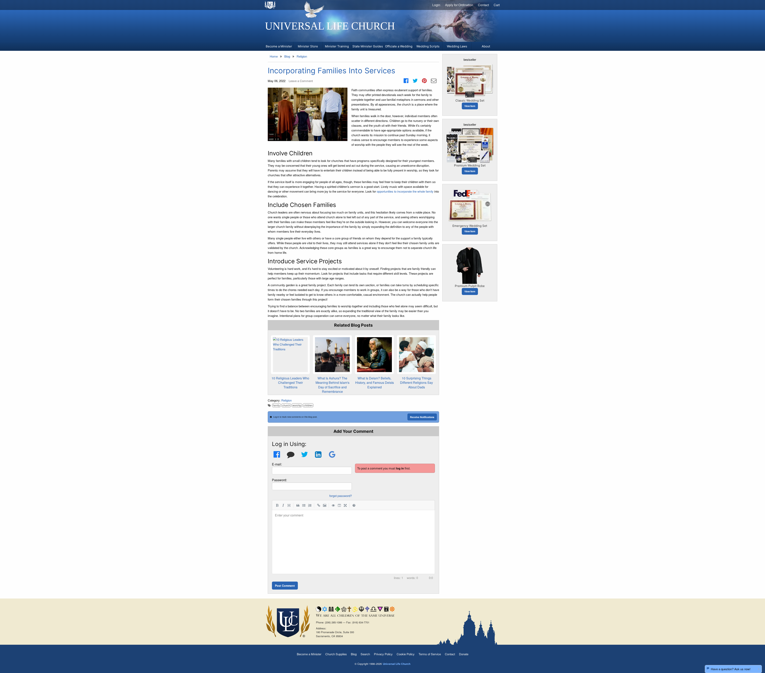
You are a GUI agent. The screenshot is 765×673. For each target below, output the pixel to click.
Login (436, 5)
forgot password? (340, 496)
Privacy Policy (383, 654)
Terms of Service (430, 654)
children (308, 405)
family (276, 405)
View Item (469, 106)
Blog (354, 654)
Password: (279, 480)
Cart (497, 5)
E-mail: (277, 464)
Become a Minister (309, 654)
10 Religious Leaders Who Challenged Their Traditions (290, 382)
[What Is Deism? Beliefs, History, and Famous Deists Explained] (374, 354)
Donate (463, 654)
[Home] (270, 5)
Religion (286, 400)
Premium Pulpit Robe (470, 286)
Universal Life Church (330, 26)
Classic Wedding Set (469, 100)
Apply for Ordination (459, 5)
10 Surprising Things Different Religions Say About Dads (416, 382)
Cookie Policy (406, 654)
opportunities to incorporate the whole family (405, 191)
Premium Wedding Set (469, 165)
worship (296, 405)
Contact (483, 5)
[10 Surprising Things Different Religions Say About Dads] (416, 354)
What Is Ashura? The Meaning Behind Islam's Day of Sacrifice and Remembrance (332, 385)
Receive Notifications (422, 417)
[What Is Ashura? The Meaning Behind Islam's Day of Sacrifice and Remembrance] (332, 354)
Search (365, 654)
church (286, 405)
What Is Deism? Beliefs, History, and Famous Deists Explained (374, 382)
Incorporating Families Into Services (331, 70)
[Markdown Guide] (354, 505)
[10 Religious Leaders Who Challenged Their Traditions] (290, 354)
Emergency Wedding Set (469, 226)
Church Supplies (336, 654)
